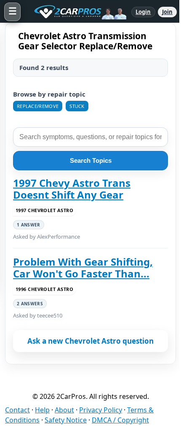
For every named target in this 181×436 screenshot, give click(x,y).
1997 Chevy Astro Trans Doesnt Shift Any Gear (71, 189)
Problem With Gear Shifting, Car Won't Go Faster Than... (83, 268)
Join (167, 12)
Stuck (77, 106)
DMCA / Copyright (120, 420)
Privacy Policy (100, 409)
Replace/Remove (38, 106)
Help (42, 409)
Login (143, 12)
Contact (17, 409)
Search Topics (91, 160)
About (64, 409)
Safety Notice (66, 420)
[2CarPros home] (76, 11)
